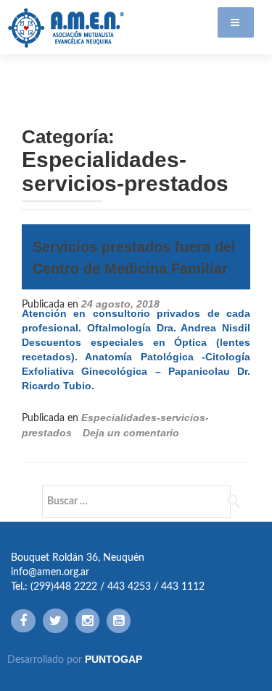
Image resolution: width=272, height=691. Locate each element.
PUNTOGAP (113, 659)
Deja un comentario (131, 432)
